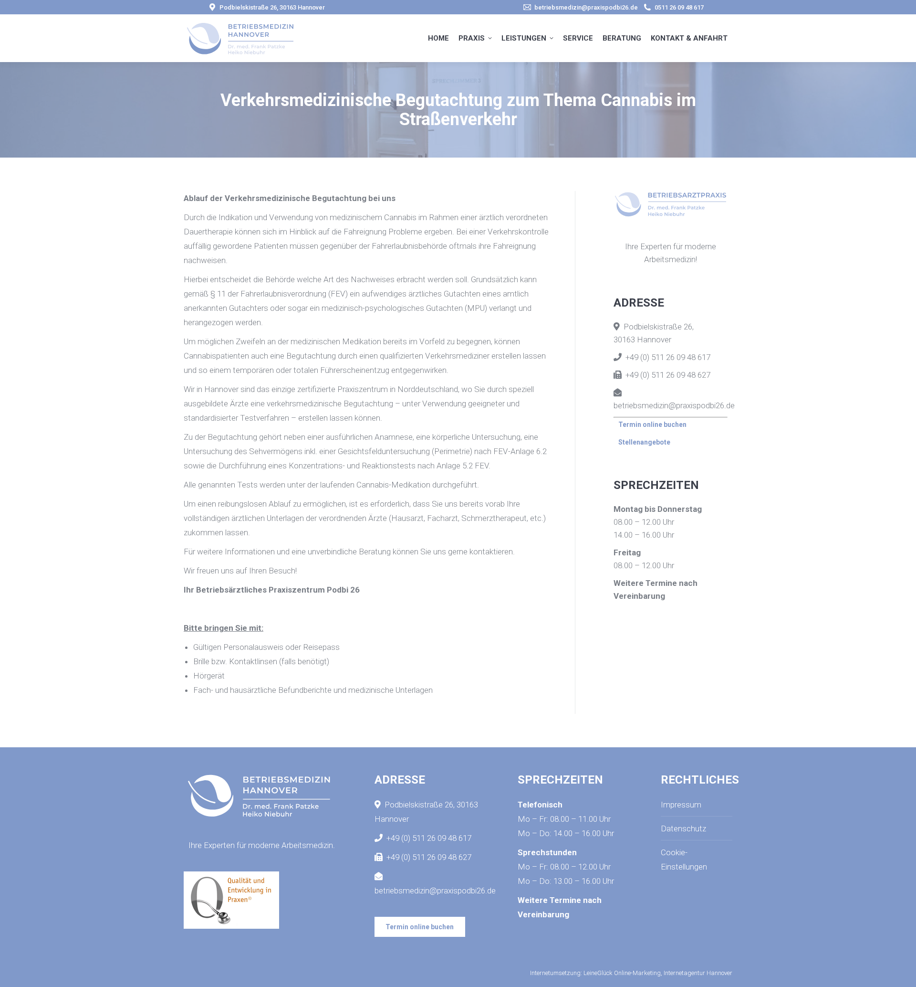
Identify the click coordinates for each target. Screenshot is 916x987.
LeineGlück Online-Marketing (622, 972)
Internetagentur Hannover (698, 972)
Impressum (681, 804)
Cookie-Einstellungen (684, 859)
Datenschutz (683, 828)
